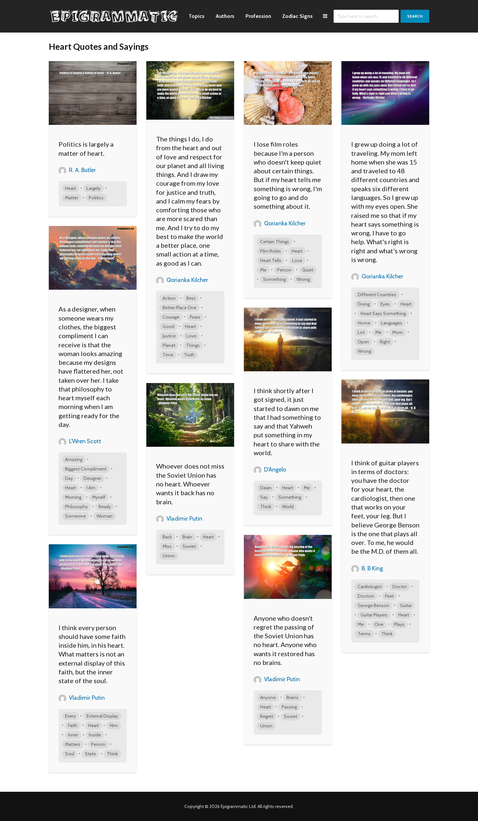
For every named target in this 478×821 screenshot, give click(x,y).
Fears (195, 317)
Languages (391, 323)
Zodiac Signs (297, 16)
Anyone (268, 697)
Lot (361, 332)
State (90, 754)
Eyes (385, 304)
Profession (258, 16)
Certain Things (274, 242)
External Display (102, 716)
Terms (364, 634)
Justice (169, 336)
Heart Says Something (383, 313)
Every (70, 716)
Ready (105, 507)
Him (114, 725)
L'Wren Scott (84, 441)
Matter (71, 198)
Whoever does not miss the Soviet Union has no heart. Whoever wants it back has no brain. (190, 483)
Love (191, 336)
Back (167, 537)
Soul (69, 754)
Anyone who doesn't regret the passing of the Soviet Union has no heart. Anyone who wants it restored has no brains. (285, 640)
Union (169, 556)
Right (385, 342)
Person (284, 270)
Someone (75, 516)
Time (168, 355)
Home (170, 16)
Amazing (73, 459)
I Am (90, 488)
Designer (92, 478)
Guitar (406, 605)
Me (263, 270)
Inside (95, 735)
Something (274, 279)
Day (69, 478)
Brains (292, 697)
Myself (98, 497)
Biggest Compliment (85, 469)
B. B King (371, 568)
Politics (96, 198)
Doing (364, 304)
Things (193, 345)
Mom (397, 332)
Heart (70, 188)
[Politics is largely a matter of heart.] (93, 92)
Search (415, 16)
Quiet (307, 270)
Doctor (399, 586)
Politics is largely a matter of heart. (86, 148)
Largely (93, 188)
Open (363, 342)
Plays (399, 624)
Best (190, 298)
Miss (167, 546)
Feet (389, 596)
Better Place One (179, 308)
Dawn (266, 488)
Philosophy (76, 507)
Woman (105, 516)
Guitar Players (374, 615)
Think (265, 507)
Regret (266, 716)
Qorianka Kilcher (186, 280)
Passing (289, 707)
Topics (197, 16)
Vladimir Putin (183, 518)
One (379, 624)
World (288, 507)
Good (168, 326)
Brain (187, 537)
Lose (297, 260)
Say (264, 497)
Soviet (189, 546)
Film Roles (270, 251)
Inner (73, 735)
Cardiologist (370, 586)
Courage (171, 317)
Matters (72, 744)
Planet (169, 345)
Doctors (366, 596)
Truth (189, 355)
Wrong (303, 279)
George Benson (373, 605)
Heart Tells (270, 260)
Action (169, 298)
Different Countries (377, 295)
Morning (73, 497)
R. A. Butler (82, 170)
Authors (225, 16)
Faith (72, 725)
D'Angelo (274, 469)
